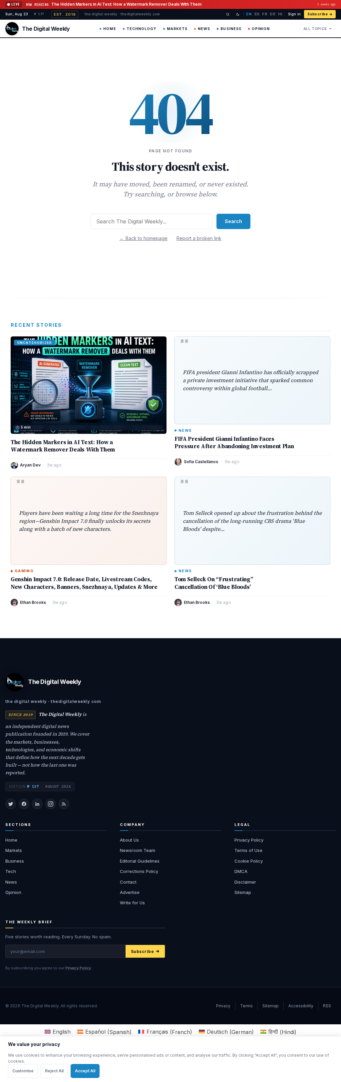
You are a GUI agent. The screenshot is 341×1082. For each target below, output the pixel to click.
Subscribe (317, 14)
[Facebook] (24, 804)
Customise (23, 1070)
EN (249, 14)
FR (264, 14)
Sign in (294, 14)
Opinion (261, 29)
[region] (170, 1059)
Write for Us (132, 902)
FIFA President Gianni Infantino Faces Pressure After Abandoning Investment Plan (234, 442)
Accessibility (300, 1005)
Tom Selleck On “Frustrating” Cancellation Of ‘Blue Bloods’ (213, 583)
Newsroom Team (137, 850)
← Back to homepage (144, 238)
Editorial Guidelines (140, 861)
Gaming (24, 571)
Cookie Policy (248, 861)
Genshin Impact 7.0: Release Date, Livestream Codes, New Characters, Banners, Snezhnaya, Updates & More (84, 583)
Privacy (223, 1005)
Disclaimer (245, 882)
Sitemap (242, 892)
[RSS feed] (64, 804)
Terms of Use (248, 850)
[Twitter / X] (10, 804)
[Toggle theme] (238, 14)
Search (233, 221)
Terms (246, 1005)
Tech (10, 871)
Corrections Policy (139, 871)
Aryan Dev (30, 464)
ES (257, 14)
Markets (177, 29)
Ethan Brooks (33, 602)
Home (109, 29)
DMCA (240, 871)
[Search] (228, 14)
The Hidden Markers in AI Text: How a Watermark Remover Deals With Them (63, 445)
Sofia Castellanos (201, 461)
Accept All (85, 1070)
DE (272, 14)
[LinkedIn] (37, 804)
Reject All (54, 1070)
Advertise (130, 892)
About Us (129, 840)
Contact (128, 882)
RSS (327, 1005)
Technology (142, 29)
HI (280, 14)
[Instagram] (50, 804)
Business (230, 29)
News (204, 29)
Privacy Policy (248, 840)
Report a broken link (198, 238)
